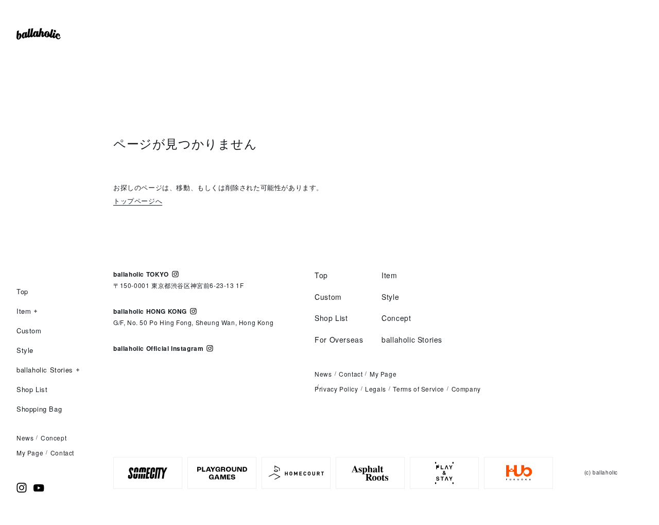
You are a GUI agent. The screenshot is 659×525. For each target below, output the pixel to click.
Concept (53, 437)
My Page (29, 452)
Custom (29, 330)
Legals (375, 388)
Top (22, 291)
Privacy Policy (336, 388)
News (24, 437)
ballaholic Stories (44, 370)
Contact (62, 452)
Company (466, 388)
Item (23, 311)
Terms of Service (418, 388)
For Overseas (339, 339)
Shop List (31, 389)
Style (24, 350)
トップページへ (137, 201)
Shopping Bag (39, 409)
